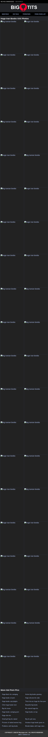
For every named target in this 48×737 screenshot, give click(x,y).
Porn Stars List (40, 14)
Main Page (5, 14)
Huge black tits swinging (10, 694)
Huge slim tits (6, 715)
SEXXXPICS (19, 1)
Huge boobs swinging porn (10, 712)
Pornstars (26, 14)
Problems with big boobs (10, 726)
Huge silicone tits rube (32, 698)
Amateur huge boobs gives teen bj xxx (35, 722)
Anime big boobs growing (33, 694)
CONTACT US (26, 734)
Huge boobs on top (31, 712)
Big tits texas (6, 708)
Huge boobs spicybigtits (10, 701)
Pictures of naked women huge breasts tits (12, 722)
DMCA (20, 734)
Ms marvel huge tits (31, 708)
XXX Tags (16, 14)
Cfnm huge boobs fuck (9, 705)
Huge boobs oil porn (8, 698)
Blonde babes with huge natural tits (35, 726)
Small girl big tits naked (9, 719)
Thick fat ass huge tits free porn (35, 701)
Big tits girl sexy (30, 719)
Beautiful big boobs (31, 705)
